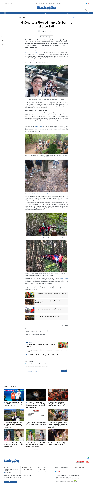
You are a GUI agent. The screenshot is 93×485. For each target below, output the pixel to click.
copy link (46, 37)
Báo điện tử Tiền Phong (46, 8)
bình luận (52, 37)
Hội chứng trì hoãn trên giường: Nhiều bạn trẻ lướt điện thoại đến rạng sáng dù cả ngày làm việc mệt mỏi (36, 404)
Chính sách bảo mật (79, 467)
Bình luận (2, 48)
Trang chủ (5, 13)
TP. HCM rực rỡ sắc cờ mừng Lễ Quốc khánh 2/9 (48, 309)
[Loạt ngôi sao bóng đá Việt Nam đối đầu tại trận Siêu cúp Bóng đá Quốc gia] (14, 395)
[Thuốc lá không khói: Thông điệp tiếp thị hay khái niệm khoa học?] (36, 415)
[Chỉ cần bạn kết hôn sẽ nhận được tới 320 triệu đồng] (58, 435)
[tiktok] (62, 471)
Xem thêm (88, 13)
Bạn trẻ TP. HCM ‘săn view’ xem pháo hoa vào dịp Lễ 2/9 (50, 316)
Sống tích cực (69, 13)
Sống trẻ (17, 13)
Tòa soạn (6, 467)
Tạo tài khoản (36, 363)
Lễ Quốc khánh (38, 126)
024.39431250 (8, 472)
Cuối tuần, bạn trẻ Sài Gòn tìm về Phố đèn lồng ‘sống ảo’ (50, 293)
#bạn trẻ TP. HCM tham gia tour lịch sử (36, 334)
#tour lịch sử (43, 331)
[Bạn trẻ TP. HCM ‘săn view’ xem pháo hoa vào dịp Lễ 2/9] (29, 317)
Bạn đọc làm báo (11, 481)
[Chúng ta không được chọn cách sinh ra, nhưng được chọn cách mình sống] (14, 435)
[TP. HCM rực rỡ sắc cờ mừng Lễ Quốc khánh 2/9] (29, 310)
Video (62, 13)
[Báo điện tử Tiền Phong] (80, 462)
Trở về (2, 51)
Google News (73, 17)
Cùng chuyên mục (11, 387)
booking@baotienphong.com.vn (29, 471)
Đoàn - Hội (10, 13)
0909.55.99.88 (26, 469)
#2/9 (37, 331)
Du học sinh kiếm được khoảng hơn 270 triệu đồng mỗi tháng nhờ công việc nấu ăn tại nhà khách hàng (57, 425)
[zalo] (66, 471)
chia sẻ (40, 37)
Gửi (64, 370)
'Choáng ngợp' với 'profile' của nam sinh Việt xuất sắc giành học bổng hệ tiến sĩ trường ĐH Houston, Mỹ (13, 425)
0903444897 (42, 469)
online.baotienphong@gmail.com (46, 471)
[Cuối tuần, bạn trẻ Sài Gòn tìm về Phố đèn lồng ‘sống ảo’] (29, 295)
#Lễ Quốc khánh (30, 331)
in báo (49, 37)
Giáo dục (23, 13)
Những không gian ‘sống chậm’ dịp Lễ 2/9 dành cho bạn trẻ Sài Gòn (50, 301)
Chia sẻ (2, 40)
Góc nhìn (29, 13)
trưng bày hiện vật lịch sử (50, 128)
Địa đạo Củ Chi (28, 113)
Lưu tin (2, 44)
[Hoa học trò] (87, 462)
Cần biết (82, 13)
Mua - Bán (76, 13)
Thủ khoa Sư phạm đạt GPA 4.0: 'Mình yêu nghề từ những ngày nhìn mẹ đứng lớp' (35, 444)
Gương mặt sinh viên (47, 13)
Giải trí (39, 13)
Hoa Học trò (60, 3)
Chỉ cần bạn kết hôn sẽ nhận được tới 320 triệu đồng (57, 443)
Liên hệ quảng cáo (26, 467)
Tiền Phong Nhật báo (50, 3)
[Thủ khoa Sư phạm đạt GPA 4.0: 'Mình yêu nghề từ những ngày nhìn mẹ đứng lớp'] (36, 435)
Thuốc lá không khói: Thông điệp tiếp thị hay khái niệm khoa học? (36, 423)
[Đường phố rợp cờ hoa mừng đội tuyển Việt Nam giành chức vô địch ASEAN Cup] (58, 395)
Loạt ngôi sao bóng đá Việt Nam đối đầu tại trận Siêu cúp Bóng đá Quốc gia (13, 403)
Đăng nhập (27, 363)
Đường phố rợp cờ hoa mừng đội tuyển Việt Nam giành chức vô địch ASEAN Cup (58, 403)
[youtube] (88, 4)
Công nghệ (56, 13)
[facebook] (86, 4)
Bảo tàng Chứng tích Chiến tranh (32, 52)
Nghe (2, 37)
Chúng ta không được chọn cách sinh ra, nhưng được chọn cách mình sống (13, 444)
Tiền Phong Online (40, 3)
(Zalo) (31, 469)
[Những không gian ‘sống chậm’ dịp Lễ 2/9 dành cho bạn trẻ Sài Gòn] (29, 302)
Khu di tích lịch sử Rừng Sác (41, 193)
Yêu (34, 13)
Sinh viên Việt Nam (11, 461)
